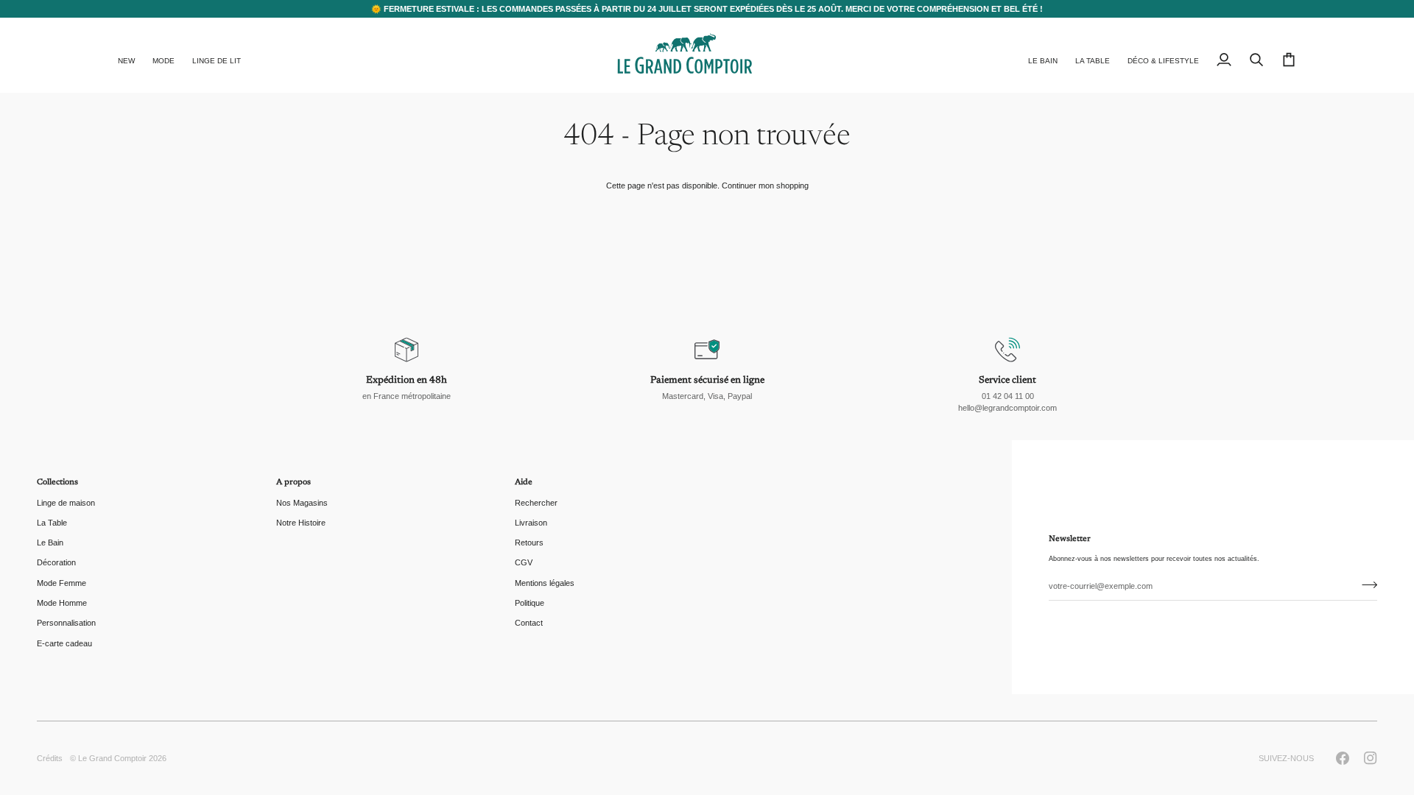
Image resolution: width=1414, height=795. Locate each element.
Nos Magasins (302, 502)
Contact (529, 622)
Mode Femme (61, 583)
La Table (52, 522)
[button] (163, 55)
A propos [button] (293, 482)
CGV (523, 562)
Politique (529, 602)
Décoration (56, 562)
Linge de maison (66, 502)
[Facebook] (1342, 758)
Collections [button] (57, 482)
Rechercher (536, 502)
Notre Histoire (301, 522)
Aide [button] (523, 482)
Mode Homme (62, 602)
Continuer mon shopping (765, 185)
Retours (529, 542)
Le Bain (50, 542)
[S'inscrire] (1365, 584)
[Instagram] (1370, 758)
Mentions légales (544, 583)
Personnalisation (66, 622)
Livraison (531, 522)
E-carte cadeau (64, 643)
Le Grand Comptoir (112, 758)
